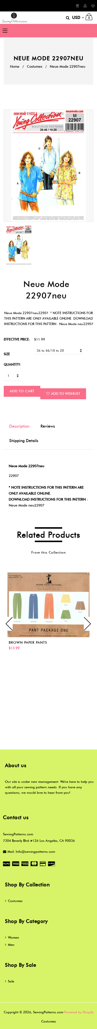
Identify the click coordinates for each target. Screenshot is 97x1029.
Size (7, 354)
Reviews (48, 426)
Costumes (34, 66)
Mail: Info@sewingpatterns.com (31, 852)
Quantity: (12, 364)
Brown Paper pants (28, 642)
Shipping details (23, 440)
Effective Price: (17, 339)
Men (11, 945)
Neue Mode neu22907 (26, 505)
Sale (11, 981)
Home (14, 66)
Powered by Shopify (79, 1012)
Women (13, 937)
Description (19, 426)
